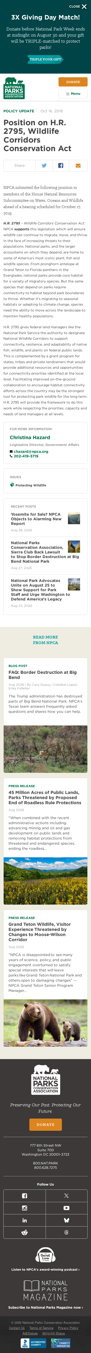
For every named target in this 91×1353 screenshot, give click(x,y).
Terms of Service (41, 1327)
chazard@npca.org (30, 451)
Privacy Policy (68, 1327)
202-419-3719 (25, 456)
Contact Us (17, 1327)
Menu (75, 94)
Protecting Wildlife (31, 485)
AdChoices (30, 1333)
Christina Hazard (30, 437)
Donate (73, 82)
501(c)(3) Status (53, 1333)
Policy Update (18, 111)
